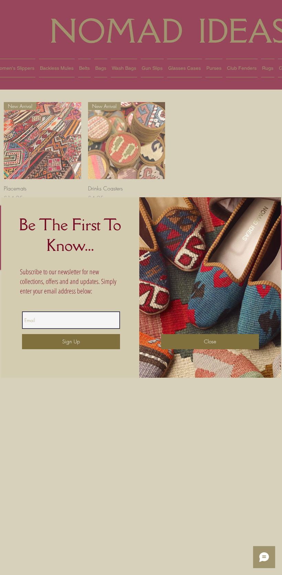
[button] (210, 341)
